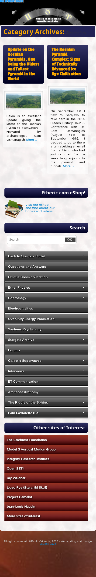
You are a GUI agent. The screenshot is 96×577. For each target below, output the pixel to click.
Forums (14, 350)
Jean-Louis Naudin (21, 507)
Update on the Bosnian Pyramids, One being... (48, 20)
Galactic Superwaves (24, 360)
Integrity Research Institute (28, 459)
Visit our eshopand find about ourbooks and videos (40, 208)
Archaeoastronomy (23, 392)
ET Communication (23, 381)
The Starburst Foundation (27, 440)
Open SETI (15, 468)
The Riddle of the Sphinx (28, 402)
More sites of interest (23, 516)
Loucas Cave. (48, 543)
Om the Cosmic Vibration (28, 277)
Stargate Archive (21, 340)
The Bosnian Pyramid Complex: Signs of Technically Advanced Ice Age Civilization (66, 61)
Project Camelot (19, 497)
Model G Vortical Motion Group (31, 449)
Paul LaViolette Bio (23, 413)
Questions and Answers (27, 266)
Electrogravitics (20, 308)
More (32, 140)
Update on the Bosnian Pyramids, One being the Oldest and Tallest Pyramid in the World (23, 64)
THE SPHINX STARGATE (11, 1)
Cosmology (17, 298)
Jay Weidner (16, 478)
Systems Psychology (24, 329)
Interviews (16, 371)
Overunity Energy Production (31, 319)
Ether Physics (19, 287)
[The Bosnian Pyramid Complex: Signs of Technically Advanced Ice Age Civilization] (67, 95)
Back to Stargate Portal (26, 256)
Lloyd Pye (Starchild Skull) (27, 487)
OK (68, 239)
